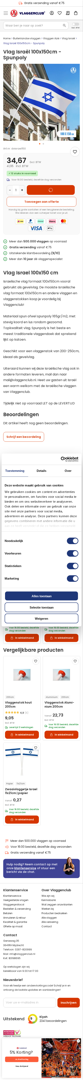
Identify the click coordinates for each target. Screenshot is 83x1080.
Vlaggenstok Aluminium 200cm (59, 704)
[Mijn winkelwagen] (76, 13)
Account (52, 13)
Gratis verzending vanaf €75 (44, 3)
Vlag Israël (68, 38)
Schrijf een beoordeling (23, 437)
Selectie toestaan (42, 607)
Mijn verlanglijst (60, 13)
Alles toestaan (42, 596)
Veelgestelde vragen (15, 900)
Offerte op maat (13, 926)
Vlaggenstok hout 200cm (18, 704)
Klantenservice (12, 896)
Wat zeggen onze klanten (57, 904)
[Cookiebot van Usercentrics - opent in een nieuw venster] (60, 459)
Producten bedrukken (54, 913)
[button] (40, 144)
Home (6, 38)
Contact (47, 926)
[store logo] (27, 13)
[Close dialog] (78, 1041)
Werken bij (48, 908)
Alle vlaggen (49, 917)
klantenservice (25, 868)
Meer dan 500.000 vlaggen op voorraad (38, 841)
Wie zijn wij (48, 896)
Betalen (7, 913)
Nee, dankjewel (22, 1066)
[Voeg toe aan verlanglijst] (75, 152)
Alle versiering (50, 922)
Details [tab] (42, 470)
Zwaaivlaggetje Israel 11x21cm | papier (21, 791)
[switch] (72, 554)
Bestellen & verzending (17, 908)
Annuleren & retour (14, 917)
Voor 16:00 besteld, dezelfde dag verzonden (41, 847)
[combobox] (35, 25)
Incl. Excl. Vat (75, 24)
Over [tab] (68, 470)
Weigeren (41, 618)
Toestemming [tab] (14, 470)
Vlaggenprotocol (13, 904)
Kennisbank (49, 900)
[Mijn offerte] (68, 13)
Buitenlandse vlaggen (26, 38)
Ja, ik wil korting (21, 1059)
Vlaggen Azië (51, 38)
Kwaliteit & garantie (15, 922)
